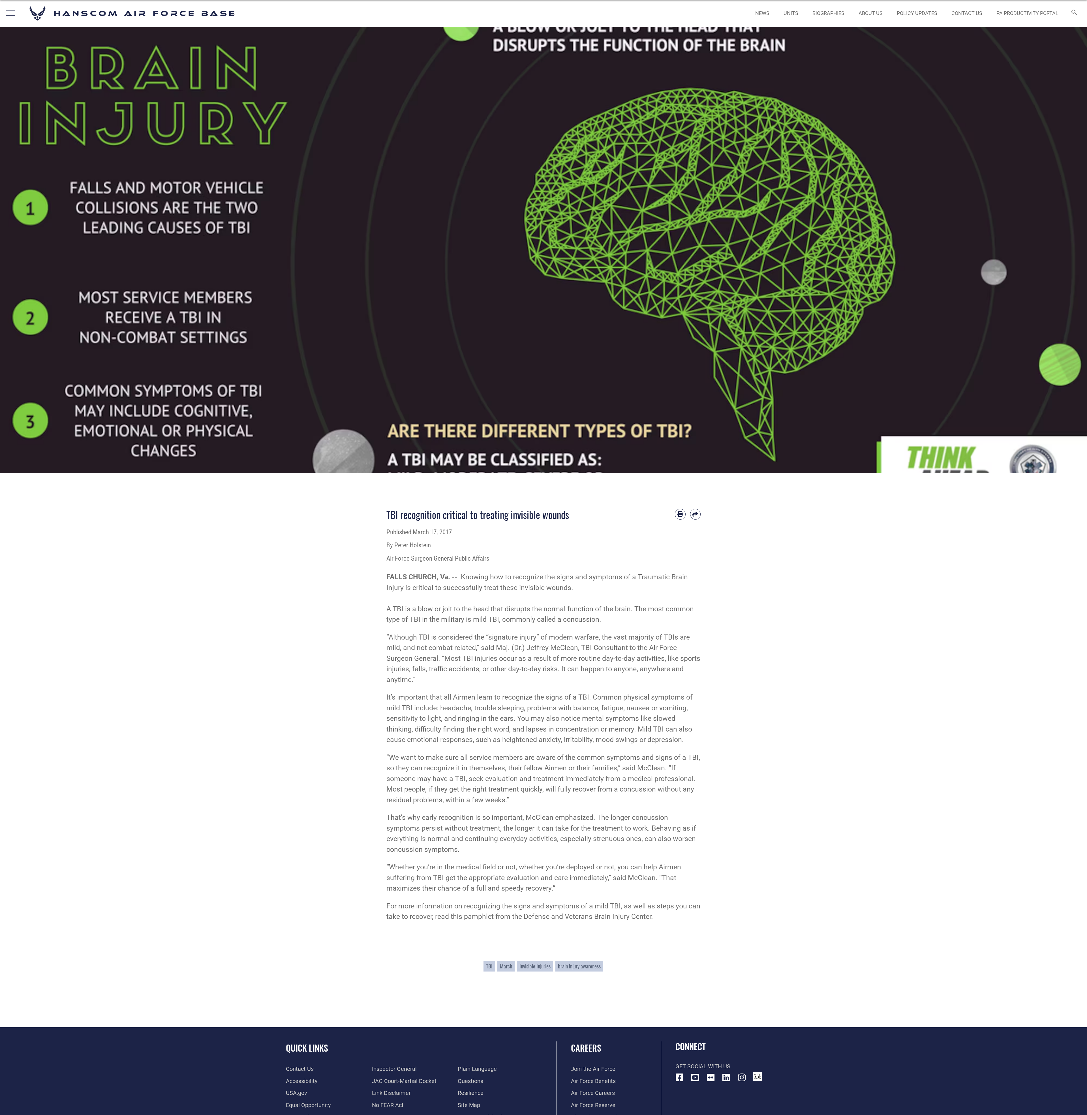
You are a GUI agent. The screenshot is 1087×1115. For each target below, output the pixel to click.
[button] (9, 13)
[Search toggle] (1073, 13)
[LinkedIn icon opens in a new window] (726, 1077)
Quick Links (307, 1047)
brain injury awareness (579, 966)
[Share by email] (695, 514)
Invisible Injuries (535, 966)
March (506, 966)
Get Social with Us (702, 1066)
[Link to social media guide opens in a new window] (757, 1076)
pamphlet (479, 916)
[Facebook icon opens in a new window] (679, 1077)
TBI (489, 966)
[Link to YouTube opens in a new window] (695, 1077)
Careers (586, 1047)
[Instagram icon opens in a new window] (742, 1077)
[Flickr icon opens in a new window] (711, 1077)
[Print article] (680, 514)
